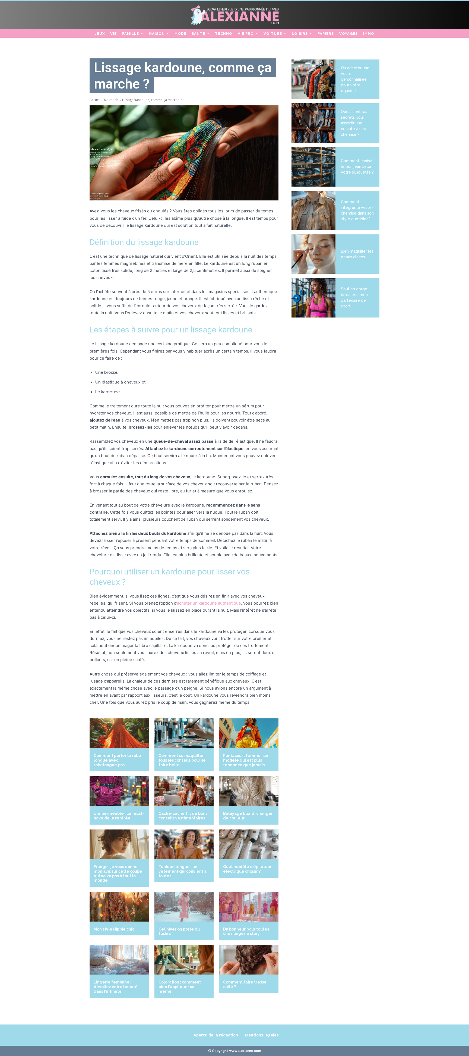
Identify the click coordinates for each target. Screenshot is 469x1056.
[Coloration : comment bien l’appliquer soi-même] (184, 960)
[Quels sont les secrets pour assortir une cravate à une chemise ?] (313, 123)
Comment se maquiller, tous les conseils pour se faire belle (182, 760)
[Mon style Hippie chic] (119, 906)
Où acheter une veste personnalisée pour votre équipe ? (355, 79)
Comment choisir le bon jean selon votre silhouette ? (357, 166)
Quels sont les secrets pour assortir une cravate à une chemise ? (354, 123)
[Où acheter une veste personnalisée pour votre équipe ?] (313, 79)
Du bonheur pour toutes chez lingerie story (246, 931)
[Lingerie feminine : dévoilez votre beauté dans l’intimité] (119, 960)
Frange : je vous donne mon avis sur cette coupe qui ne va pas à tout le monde (118, 873)
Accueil (95, 100)
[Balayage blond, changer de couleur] (248, 791)
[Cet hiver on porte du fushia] (184, 906)
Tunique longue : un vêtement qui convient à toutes (183, 871)
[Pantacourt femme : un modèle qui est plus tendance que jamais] (248, 733)
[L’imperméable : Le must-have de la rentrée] (119, 791)
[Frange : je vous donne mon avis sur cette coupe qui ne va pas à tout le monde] (119, 844)
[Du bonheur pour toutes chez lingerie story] (248, 906)
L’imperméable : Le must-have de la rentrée (119, 815)
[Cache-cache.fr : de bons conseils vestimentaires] (184, 791)
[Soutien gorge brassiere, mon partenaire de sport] (313, 298)
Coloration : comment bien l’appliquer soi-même (180, 987)
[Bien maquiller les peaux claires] (313, 254)
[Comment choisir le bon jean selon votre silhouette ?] (313, 167)
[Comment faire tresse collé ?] (248, 960)
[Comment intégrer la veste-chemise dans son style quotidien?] (313, 210)
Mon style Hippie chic (114, 929)
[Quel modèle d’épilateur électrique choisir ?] (248, 844)
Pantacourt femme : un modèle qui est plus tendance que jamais (245, 760)
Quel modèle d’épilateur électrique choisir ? (247, 869)
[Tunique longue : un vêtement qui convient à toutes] (184, 844)
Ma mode (111, 100)
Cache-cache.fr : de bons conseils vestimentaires (183, 815)
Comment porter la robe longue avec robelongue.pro (117, 760)
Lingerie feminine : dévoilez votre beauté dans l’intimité (116, 987)
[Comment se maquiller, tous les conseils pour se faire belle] (184, 733)
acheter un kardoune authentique (209, 603)
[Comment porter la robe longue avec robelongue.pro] (119, 733)
